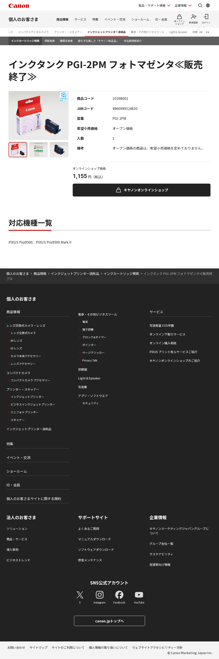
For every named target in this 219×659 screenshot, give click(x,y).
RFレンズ (16, 340)
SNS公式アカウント (109, 583)
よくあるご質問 (88, 528)
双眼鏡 (82, 369)
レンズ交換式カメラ (23, 333)
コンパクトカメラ (18, 373)
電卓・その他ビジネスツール (147, 32)
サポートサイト (93, 517)
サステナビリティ (161, 554)
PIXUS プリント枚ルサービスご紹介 (173, 352)
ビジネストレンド (18, 560)
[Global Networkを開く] (207, 5)
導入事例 (12, 549)
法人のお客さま (21, 517)
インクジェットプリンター (27, 397)
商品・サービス (16, 539)
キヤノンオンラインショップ (146, 189)
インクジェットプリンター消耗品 (106, 32)
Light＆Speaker (178, 32)
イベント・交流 (114, 19)
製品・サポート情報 (152, 5)
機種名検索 (66, 40)
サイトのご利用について (68, 647)
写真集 (82, 387)
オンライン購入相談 (162, 343)
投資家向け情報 (159, 564)
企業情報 (181, 5)
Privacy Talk (89, 360)
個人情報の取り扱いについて (108, 647)
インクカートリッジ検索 (25, 40)
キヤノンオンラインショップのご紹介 (174, 360)
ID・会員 (161, 19)
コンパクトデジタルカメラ (33, 32)
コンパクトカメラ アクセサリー (30, 380)
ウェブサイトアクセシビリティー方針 (157, 647)
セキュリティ (90, 403)
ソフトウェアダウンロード (96, 549)
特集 (95, 19)
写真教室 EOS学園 (161, 325)
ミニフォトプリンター (24, 412)
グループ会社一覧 (161, 543)
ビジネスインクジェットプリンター (33, 404)
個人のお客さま (23, 19)
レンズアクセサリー (23, 364)
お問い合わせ (16, 647)
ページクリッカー (93, 352)
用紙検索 (49, 40)
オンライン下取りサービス (167, 334)
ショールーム (140, 19)
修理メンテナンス (90, 560)
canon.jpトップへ (109, 620)
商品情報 (62, 19)
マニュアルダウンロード (94, 539)
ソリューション (16, 528)
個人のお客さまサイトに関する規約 (33, 498)
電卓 (85, 322)
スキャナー (18, 420)
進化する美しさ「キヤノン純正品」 (98, 40)
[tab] (18, 149)
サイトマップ (38, 647)
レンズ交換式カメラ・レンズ (25, 325)
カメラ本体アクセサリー (26, 356)
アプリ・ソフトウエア (93, 396)
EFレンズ (16, 348)
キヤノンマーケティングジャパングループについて (179, 530)
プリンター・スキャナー (68, 32)
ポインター (89, 345)
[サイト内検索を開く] (200, 5)
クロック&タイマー (94, 337)
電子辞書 (87, 329)
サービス (80, 19)
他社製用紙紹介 (133, 40)
